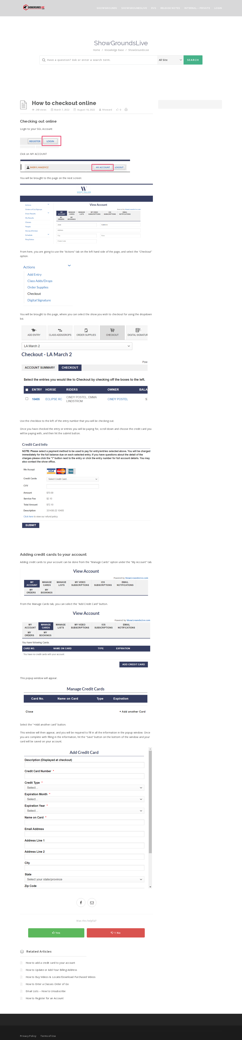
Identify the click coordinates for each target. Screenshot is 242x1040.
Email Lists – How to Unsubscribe (46, 991)
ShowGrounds (107, 8)
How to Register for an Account (45, 998)
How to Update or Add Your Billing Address (51, 970)
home (96, 50)
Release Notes (170, 8)
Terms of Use (48, 1036)
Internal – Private (197, 8)
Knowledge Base (114, 50)
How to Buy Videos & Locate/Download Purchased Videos (61, 977)
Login (218, 8)
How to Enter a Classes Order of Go (47, 984)
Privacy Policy (28, 1036)
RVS (153, 8)
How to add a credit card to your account (50, 962)
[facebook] (80, 903)
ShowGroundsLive (134, 8)
